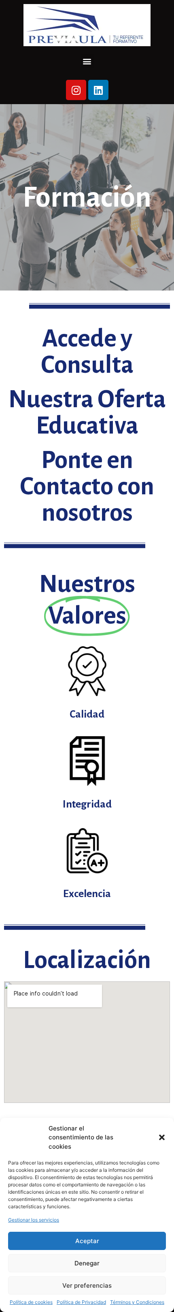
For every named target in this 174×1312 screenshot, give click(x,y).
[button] (162, 1137)
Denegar (87, 1263)
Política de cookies (31, 1302)
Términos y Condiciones (137, 1302)
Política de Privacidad (81, 1302)
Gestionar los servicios (33, 1220)
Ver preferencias (87, 1285)
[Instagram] (76, 90)
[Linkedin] (98, 90)
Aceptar (87, 1241)
